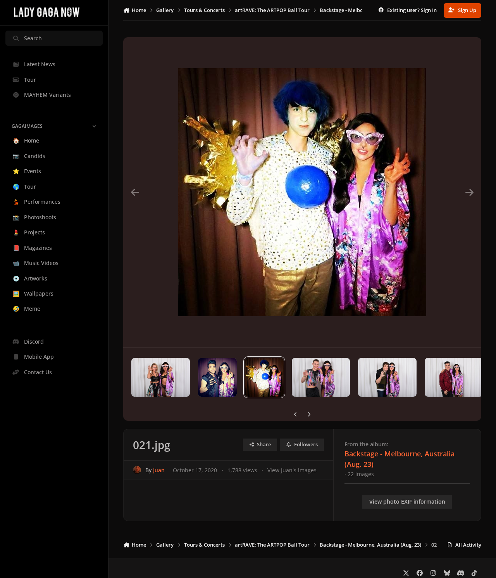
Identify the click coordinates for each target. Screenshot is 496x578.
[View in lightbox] (302, 192)
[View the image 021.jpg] (264, 377)
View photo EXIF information (407, 501)
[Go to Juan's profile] (137, 470)
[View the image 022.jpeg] (217, 377)
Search (33, 38)
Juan (159, 470)
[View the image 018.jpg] (387, 377)
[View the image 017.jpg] (454, 377)
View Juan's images (292, 470)
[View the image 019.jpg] (321, 377)
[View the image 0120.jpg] (160, 377)
